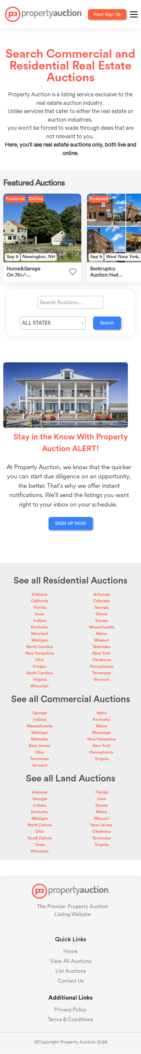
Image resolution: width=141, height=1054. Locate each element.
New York (101, 653)
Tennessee (101, 673)
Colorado (101, 601)
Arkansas (101, 594)
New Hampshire (39, 653)
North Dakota (40, 825)
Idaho (101, 713)
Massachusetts (101, 627)
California (39, 601)
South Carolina (39, 673)
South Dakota (40, 838)
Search (107, 323)
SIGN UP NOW (70, 523)
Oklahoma (101, 660)
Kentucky (39, 627)
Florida (39, 607)
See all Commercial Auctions (70, 699)
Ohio (39, 660)
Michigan (39, 640)
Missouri (101, 640)
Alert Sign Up (107, 14)
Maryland (39, 634)
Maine (101, 634)
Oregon (39, 666)
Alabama (39, 594)
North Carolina (39, 647)
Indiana (39, 621)
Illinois (101, 614)
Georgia (101, 607)
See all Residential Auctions (70, 580)
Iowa (39, 614)
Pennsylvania (101, 666)
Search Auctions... (61, 302)
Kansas (101, 621)
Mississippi (101, 733)
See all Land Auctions (70, 778)
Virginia (40, 679)
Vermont (101, 679)
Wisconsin (39, 686)
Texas (40, 845)
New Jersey (39, 746)
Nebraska (101, 647)
